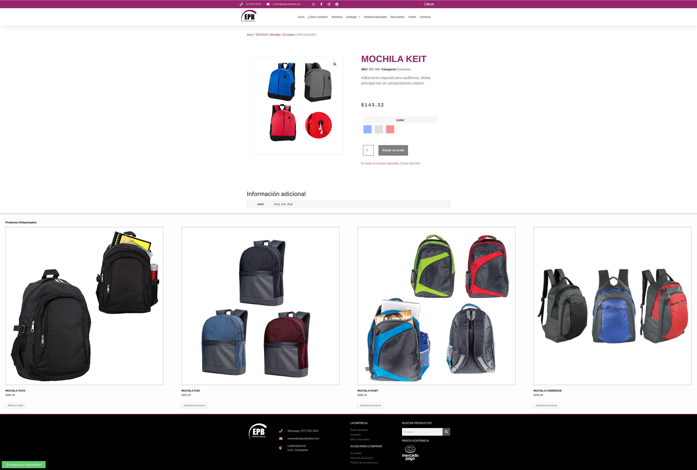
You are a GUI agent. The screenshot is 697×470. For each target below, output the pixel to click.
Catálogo (351, 16)
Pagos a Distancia (415, 440)
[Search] (446, 432)
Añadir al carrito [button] (15, 405)
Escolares (289, 34)
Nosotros (337, 16)
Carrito (412, 16)
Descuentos (397, 16)
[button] (335, 64)
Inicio (301, 16)
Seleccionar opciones (194, 405)
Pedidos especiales (375, 16)
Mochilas (275, 34)
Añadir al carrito (393, 150)
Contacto (425, 16)
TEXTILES (261, 34)
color (400, 120)
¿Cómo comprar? (318, 16)
